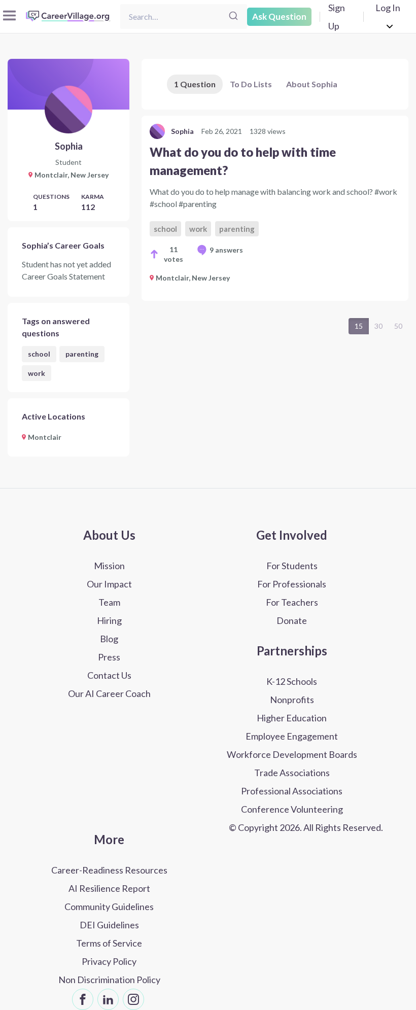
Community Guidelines (109, 906)
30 (378, 326)
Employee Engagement (292, 736)
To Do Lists (251, 84)
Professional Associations (291, 790)
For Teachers (292, 602)
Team (109, 602)
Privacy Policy (109, 961)
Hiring (109, 620)
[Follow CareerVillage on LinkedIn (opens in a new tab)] (108, 999)
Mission (109, 565)
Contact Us (109, 675)
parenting (81, 354)
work (36, 373)
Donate (291, 620)
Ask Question (279, 16)
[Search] (233, 16)
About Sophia (311, 84)
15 (359, 326)
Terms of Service (109, 943)
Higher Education (292, 717)
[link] (275, 208)
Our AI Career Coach (109, 693)
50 (398, 326)
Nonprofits (292, 699)
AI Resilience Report (109, 888)
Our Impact (109, 583)
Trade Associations (292, 772)
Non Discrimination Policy (109, 979)
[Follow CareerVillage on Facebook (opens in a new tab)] (82, 999)
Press (109, 657)
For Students (292, 565)
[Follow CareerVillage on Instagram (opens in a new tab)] (133, 999)
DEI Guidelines (109, 924)
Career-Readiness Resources (109, 870)
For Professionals (291, 583)
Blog (109, 638)
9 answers (226, 250)
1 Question (195, 84)
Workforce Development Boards (292, 754)
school (39, 354)
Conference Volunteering (292, 809)
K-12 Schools (291, 681)
